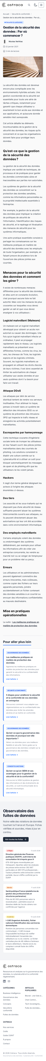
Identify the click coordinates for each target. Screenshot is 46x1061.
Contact (6, 1043)
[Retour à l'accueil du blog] (13, 5)
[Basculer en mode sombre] (35, 5)
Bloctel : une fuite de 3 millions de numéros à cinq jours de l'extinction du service (33, 996)
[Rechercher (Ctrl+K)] (29, 5)
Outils (5, 1031)
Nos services (8, 1027)
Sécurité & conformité (21, 14)
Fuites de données (10, 1014)
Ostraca (13, 1053)
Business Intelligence (11, 993)
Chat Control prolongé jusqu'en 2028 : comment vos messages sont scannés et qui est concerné (33, 1000)
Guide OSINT (8, 1035)
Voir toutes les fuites (14, 839)
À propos (7, 1039)
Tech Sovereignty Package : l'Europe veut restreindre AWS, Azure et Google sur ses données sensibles (33, 1004)
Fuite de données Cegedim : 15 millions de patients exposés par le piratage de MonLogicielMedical (34, 1008)
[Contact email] (9, 981)
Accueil (6, 14)
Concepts (7, 1004)
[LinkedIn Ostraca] (4, 981)
